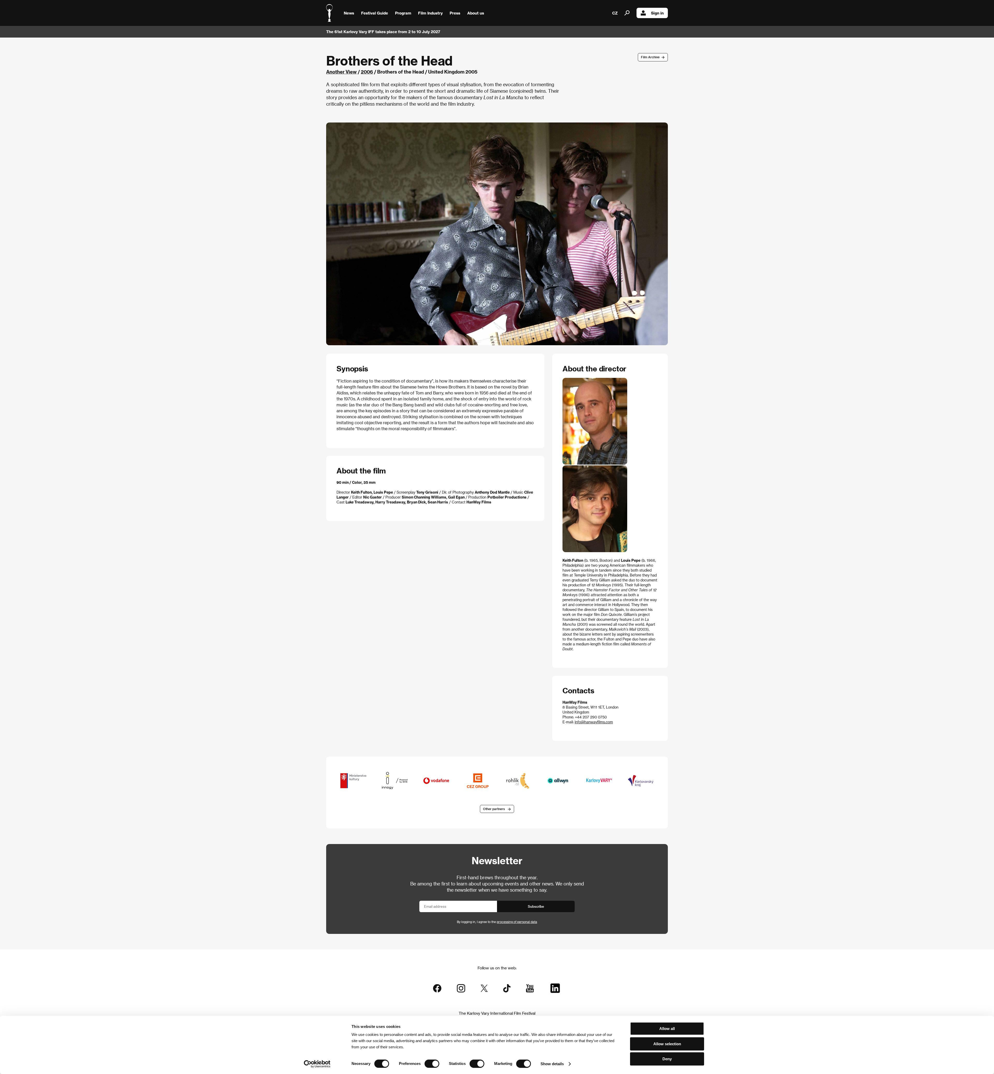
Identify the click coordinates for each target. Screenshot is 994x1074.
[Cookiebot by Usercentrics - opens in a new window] (317, 1064)
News (349, 13)
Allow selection (667, 1044)
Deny (667, 1059)
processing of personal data (517, 922)
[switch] (432, 1063)
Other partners (494, 809)
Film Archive (650, 57)
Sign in (657, 13)
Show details (552, 1064)
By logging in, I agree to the (497, 922)
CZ (615, 13)
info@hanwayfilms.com (594, 722)
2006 (367, 71)
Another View (341, 71)
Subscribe (536, 906)
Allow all (667, 1028)
